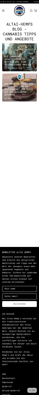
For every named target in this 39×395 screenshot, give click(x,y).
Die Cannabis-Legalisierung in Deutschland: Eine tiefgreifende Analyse (18, 60)
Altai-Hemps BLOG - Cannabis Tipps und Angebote (19, 31)
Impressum (7, 382)
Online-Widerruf (11, 391)
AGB (4, 374)
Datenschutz (8, 378)
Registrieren (19, 304)
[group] (19, 1)
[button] (30, 10)
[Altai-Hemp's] (19, 10)
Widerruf (7, 386)
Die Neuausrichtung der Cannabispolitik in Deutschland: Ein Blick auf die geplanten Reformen (18, 89)
